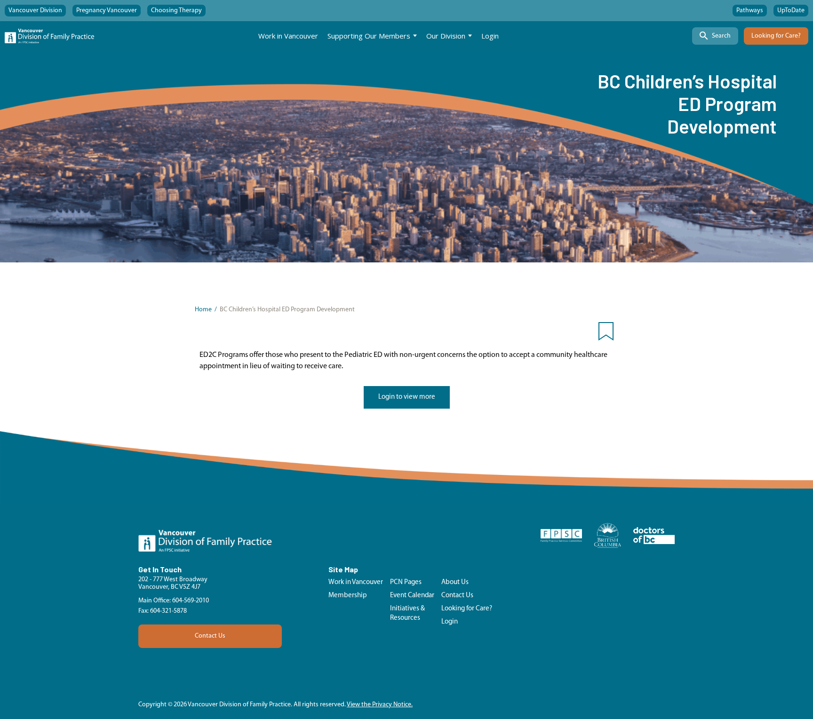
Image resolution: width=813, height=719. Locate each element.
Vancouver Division (35, 10)
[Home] (49, 36)
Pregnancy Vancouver (106, 10)
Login (490, 35)
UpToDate (791, 10)
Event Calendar (412, 595)
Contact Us (210, 636)
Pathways (749, 10)
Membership (347, 595)
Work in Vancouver (288, 35)
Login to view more (406, 397)
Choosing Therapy (176, 10)
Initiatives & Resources (407, 613)
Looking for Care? (776, 36)
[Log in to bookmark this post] (606, 333)
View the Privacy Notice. (380, 704)
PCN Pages (406, 582)
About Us (455, 582)
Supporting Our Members (368, 35)
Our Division (445, 35)
